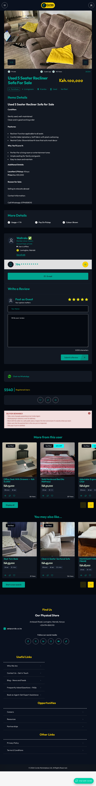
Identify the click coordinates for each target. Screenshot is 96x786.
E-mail (49, 276)
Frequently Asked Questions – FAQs (22, 687)
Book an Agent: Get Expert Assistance (23, 695)
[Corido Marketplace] (48, 5)
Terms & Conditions (15, 750)
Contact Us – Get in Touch (17, 673)
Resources (11, 719)
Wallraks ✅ (24, 238)
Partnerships (12, 726)
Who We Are (12, 666)
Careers (10, 712)
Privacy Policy (13, 743)
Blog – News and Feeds (16, 680)
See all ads (21, 255)
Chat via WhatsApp (21, 376)
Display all (10, 505)
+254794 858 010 (47, 625)
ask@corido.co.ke (14, 628)
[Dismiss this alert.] (89, 413)
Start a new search (13, 584)
